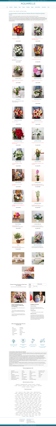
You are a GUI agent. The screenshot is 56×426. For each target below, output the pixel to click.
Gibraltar (29, 399)
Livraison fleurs (11, 11)
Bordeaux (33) (17, 384)
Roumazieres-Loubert (42, 370)
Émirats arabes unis (28, 398)
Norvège (24, 407)
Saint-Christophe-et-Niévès (30, 411)
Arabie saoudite (26, 393)
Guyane (39, 399)
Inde (20, 402)
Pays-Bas (34, 408)
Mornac (31, 374)
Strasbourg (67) (40, 385)
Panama (23, 408)
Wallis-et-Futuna (32, 416)
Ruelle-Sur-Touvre (22, 332)
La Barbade (28, 403)
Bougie (32, 7)
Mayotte (23, 406)
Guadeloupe (35, 399)
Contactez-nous (33, 0)
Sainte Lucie (34, 412)
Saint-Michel (14, 328)
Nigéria (21, 407)
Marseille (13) (20, 385)
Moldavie (30, 406)
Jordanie (39, 402)
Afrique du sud (20, 392)
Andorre (31, 392)
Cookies (28, 423)
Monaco (33, 406)
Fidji (20, 399)
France (14, 11)
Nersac (30, 376)
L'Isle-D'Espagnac (14, 333)
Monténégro (36, 406)
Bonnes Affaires (37, 7)
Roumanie (19, 411)
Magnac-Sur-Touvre (32, 372)
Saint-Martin (36, 411)
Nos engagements (21, 421)
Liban (38, 403)
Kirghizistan (21, 403)
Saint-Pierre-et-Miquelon (19, 412)
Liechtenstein (16, 404)
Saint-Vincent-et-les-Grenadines (28, 412)
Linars (13, 332)
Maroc (16, 406)
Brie (11, 373)
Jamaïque (33, 402)
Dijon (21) (33, 384)
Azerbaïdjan (21, 394)
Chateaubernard (13, 376)
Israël (28, 402)
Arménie (34, 393)
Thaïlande (39, 413)
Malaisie (38, 404)
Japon (36, 402)
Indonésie (23, 402)
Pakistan (20, 408)
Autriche (18, 394)
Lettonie (36, 403)
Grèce (32, 399)
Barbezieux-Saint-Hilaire (14, 372)
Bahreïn (28, 394)
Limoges (21, 333)
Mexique (26, 406)
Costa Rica (30, 397)
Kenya (17, 403)
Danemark (16, 398)
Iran (25, 402)
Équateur (33, 398)
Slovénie (20, 413)
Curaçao (40, 397)
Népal (40, 406)
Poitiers (21, 334)
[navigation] (11, 7)
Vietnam (27, 416)
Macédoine (31, 404)
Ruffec (40, 373)
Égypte (20, 398)
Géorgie (26, 399)
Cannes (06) (29, 384)
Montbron (31, 373)
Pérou (37, 408)
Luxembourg (24, 404)
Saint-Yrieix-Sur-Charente (23, 11)
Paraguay (27, 408)
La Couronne (21, 328)
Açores (16, 392)
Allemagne (28, 392)
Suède (27, 413)
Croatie (34, 397)
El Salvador (23, 398)
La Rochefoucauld (24, 379)
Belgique (36, 394)
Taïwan (36, 413)
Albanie (24, 392)
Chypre (19, 397)
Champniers (21, 327)
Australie (40, 393)
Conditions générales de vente (30, 421)
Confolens (23, 372)
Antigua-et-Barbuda (20, 393)
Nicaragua (18, 407)
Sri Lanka (24, 413)
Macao (28, 404)
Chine (16, 397)
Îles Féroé (17, 402)
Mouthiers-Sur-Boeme (33, 375)
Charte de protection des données (31, 422)
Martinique (19, 406)
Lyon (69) (16, 385)
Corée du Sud (26, 397)
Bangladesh (32, 394)
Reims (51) (35, 385)
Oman (39, 407)
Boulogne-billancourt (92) (24, 384)
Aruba (37, 393)
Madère (35, 404)
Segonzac (40, 375)
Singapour (17, 413)
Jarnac (22, 375)
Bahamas (25, 394)
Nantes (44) (24, 385)
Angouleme (13, 331)
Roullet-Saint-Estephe (33, 379)
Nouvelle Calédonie (29, 407)
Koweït (25, 403)
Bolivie (39, 394)
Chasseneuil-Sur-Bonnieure (15, 375)
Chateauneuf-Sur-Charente (15, 378)
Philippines (40, 408)
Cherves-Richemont (14, 379)
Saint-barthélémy (24, 411)
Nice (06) (28, 385)
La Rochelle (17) (38, 384)
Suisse (30, 413)
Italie (30, 402)
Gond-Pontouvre (24, 374)
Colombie (22, 397)
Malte (40, 404)
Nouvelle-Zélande (35, 407)
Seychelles (38, 412)
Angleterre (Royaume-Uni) (37, 392)
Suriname (33, 413)
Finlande (23, 399)
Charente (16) (17, 11)
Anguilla (16, 393)
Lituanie (21, 404)
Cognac (23, 370)
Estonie (40, 398)
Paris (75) (31, 385)
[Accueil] (7, 7)
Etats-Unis (17, 399)
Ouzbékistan (16, 408)
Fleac (13, 327)
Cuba (36, 397)
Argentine (31, 393)
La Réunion (32, 403)
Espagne (37, 398)
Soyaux (13, 334)
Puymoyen (21, 331)
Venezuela (24, 416)
